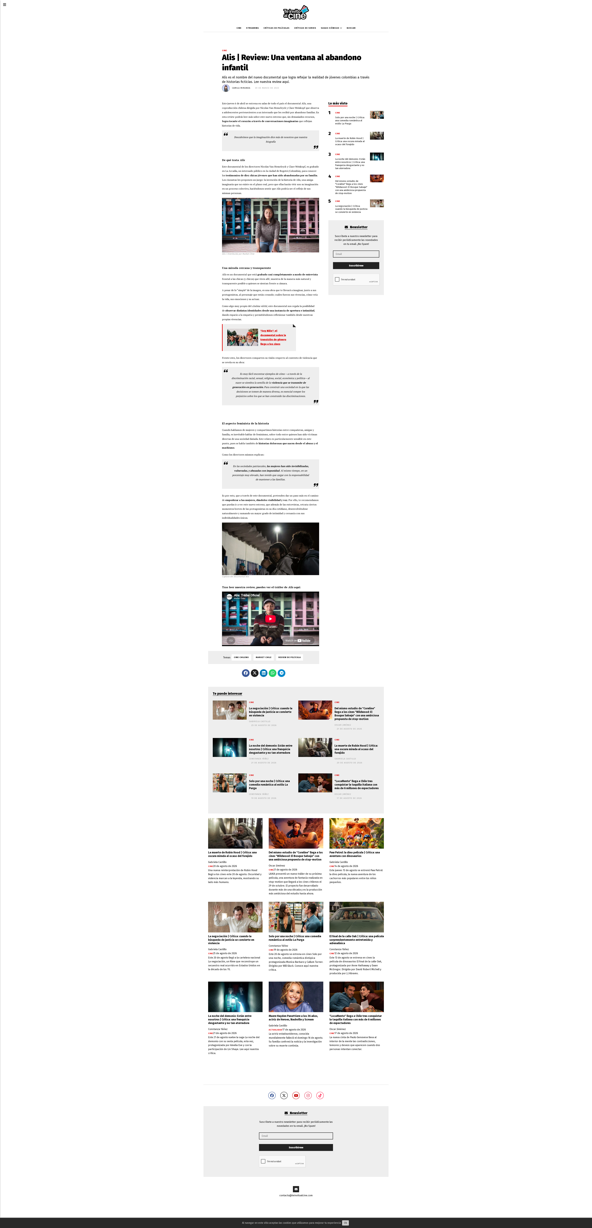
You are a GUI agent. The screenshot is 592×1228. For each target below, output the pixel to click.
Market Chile (263, 657)
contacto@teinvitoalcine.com (296, 1195)
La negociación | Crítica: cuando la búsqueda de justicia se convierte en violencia (270, 712)
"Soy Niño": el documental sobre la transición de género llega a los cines (273, 337)
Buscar (351, 28)
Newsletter (358, 227)
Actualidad (275, 1030)
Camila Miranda (241, 88)
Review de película (289, 657)
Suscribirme (356, 265)
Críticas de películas (276, 28)
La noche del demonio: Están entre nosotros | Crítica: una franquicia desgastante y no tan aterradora (270, 749)
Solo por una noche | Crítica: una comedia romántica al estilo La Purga (269, 785)
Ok (345, 1222)
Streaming (252, 28)
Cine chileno (241, 657)
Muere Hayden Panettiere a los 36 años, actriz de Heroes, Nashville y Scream (293, 1017)
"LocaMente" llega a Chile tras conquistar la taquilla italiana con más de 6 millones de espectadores (357, 785)
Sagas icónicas (330, 28)
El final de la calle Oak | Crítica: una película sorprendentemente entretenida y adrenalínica (356, 940)
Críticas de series (305, 28)
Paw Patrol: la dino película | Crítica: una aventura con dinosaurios (354, 854)
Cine (238, 28)
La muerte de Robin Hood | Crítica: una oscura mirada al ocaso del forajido (356, 749)
